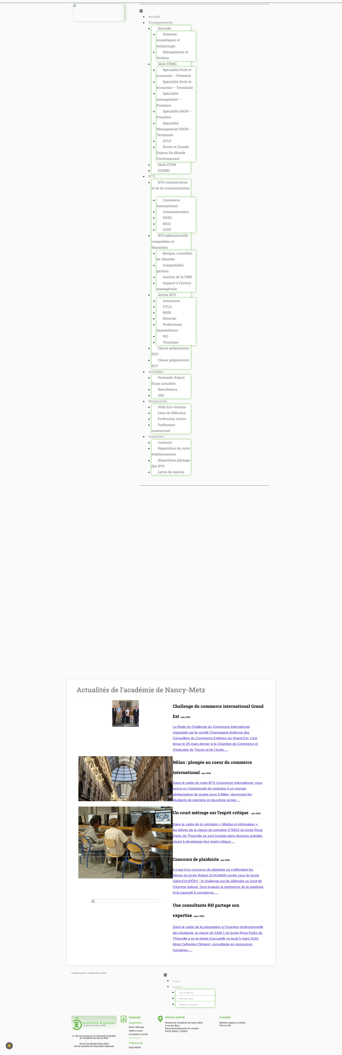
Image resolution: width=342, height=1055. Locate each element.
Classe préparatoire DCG (170, 351)
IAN (161, 395)
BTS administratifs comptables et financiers (170, 241)
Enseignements (161, 22)
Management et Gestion (172, 55)
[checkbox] (9, 1045)
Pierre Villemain (136, 1027)
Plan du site (225, 1025)
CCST (167, 229)
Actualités (156, 372)
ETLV (167, 141)
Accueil (154, 17)
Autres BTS (167, 294)
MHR (167, 312)
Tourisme (170, 342)
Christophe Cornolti (138, 1034)
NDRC (167, 217)
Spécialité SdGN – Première (174, 114)
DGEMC (164, 170)
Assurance (171, 300)
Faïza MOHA (135, 1047)
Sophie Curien (136, 1031)
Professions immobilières (169, 327)
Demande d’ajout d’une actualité (168, 380)
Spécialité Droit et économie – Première (174, 72)
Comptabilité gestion (170, 268)
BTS (152, 176)
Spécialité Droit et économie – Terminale (175, 84)
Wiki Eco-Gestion (172, 407)
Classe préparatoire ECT (170, 363)
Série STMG (167, 64)
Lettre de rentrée (171, 472)
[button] (204, 11)
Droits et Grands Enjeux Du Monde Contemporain (173, 153)
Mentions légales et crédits (232, 1023)
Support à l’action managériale (174, 286)
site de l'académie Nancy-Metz (94, 1044)
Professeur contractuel (163, 427)
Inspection (156, 436)
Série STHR (167, 164)
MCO (167, 223)
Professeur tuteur (172, 418)
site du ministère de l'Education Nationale (94, 1046)
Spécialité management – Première (169, 99)
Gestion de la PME (177, 277)
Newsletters (167, 389)
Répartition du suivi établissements (171, 451)
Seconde (164, 28)
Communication (176, 211)
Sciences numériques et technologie (168, 40)
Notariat (169, 318)
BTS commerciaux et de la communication (171, 185)
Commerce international (168, 203)
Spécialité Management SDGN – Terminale (174, 129)
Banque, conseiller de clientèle (174, 256)
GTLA (167, 306)
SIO (165, 336)
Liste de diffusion (172, 413)
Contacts (165, 442)
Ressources (158, 401)
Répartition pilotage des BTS (171, 463)
